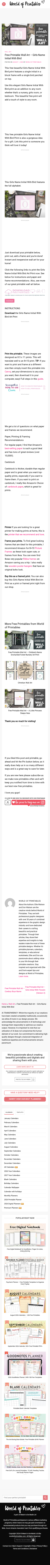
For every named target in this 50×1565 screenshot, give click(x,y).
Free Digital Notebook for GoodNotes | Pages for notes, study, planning (25, 1250)
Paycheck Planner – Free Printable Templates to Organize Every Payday (25, 1283)
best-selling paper (13, 448)
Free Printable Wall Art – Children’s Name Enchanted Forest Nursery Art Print (25, 653)
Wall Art (8, 52)
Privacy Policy (42, 1546)
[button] (4, 4)
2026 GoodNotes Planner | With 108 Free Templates (25, 1377)
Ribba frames (29, 559)
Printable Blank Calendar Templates (25, 1408)
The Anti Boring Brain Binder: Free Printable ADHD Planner (25, 1439)
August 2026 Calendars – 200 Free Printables (25, 1315)
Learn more (23, 976)
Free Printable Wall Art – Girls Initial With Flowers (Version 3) (35, 990)
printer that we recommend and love (26, 534)
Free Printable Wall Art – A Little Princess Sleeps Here (25, 712)
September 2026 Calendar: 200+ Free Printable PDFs (25, 1346)
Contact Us (7, 1546)
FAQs (34, 1546)
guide (40, 379)
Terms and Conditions (21, 1549)
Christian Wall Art (25, 683)
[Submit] (45, 1497)
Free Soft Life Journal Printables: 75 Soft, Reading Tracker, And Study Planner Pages (25, 1471)
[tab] (8, 1112)
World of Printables (33, 62)
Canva (8, 371)
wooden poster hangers (20, 566)
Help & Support (17, 1546)
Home (4, 1004)
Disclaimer (33, 1549)
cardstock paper (15, 486)
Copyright (27, 1546)
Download (9, 301)
